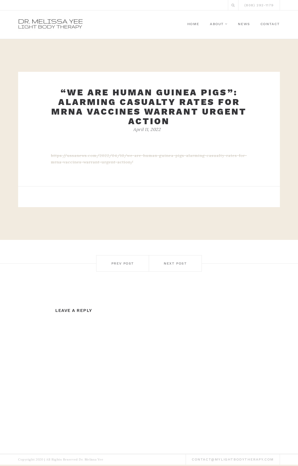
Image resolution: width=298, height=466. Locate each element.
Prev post (122, 263)
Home (193, 24)
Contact (270, 24)
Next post (175, 263)
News (244, 24)
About (217, 24)
